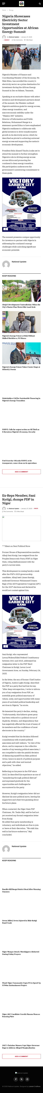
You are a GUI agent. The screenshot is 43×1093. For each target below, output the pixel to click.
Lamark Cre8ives (34, 1086)
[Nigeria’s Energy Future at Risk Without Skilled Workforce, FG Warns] (21, 322)
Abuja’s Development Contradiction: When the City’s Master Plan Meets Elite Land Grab (21, 305)
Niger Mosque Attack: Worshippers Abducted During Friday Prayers (20, 953)
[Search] (39, 3)
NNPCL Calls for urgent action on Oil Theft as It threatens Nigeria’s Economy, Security (20, 430)
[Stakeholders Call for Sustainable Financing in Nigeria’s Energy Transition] (21, 384)
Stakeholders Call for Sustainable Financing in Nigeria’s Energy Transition (21, 399)
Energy (6, 40)
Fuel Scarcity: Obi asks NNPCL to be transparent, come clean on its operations (19, 461)
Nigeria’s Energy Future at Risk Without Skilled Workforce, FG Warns (18, 337)
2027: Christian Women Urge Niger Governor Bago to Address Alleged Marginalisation (21, 1046)
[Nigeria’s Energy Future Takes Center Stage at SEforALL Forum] (21, 353)
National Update (14, 37)
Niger (36, 508)
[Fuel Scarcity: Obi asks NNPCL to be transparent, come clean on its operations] (21, 447)
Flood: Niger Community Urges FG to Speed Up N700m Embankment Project (21, 984)
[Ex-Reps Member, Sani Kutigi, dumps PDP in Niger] (21, 528)
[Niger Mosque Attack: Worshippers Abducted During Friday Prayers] (21, 938)
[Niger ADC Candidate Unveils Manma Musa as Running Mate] (21, 1000)
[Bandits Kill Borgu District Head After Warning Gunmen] (21, 875)
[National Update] (21, 3)
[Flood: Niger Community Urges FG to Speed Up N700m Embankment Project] (21, 969)
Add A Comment (21, 472)
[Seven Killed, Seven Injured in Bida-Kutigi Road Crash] (21, 907)
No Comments (18, 40)
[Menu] (3, 3)
